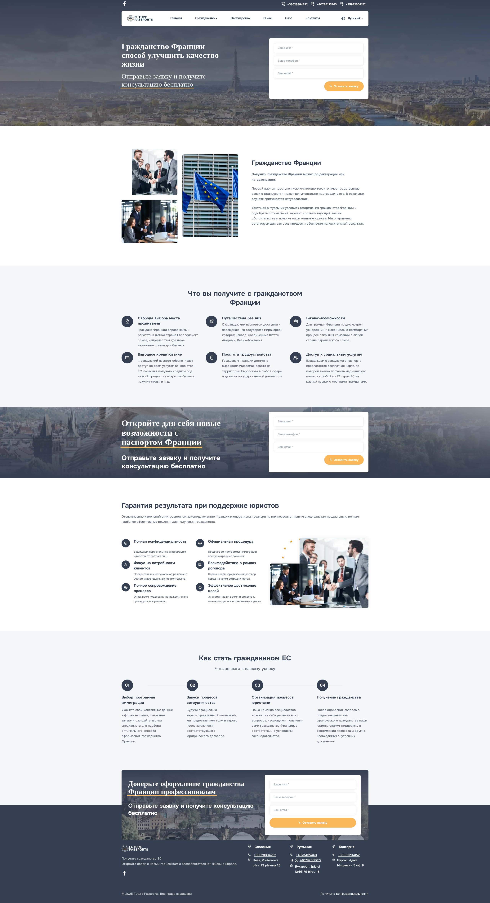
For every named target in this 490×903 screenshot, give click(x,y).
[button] (352, 18)
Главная (176, 18)
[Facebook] (124, 4)
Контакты (312, 18)
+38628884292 (297, 4)
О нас (267, 18)
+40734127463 (327, 4)
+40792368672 (310, 860)
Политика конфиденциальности (344, 894)
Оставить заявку (346, 86)
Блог (288, 18)
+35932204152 (356, 4)
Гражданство (205, 18)
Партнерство (240, 18)
